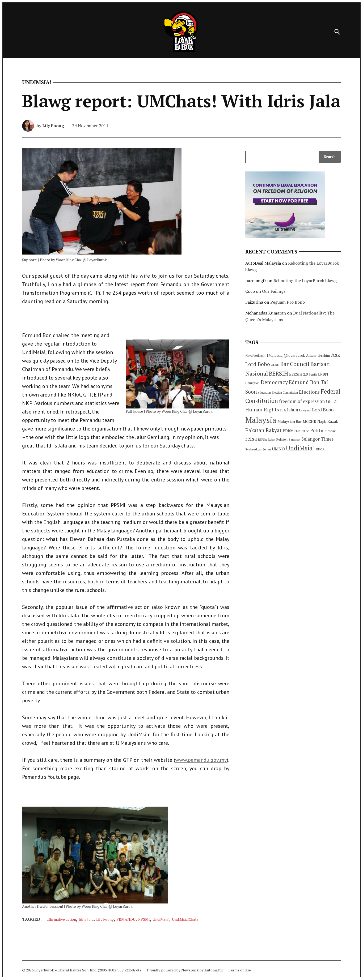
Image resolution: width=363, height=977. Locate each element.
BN (325, 374)
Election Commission (285, 392)
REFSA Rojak (266, 439)
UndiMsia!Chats (185, 919)
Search (330, 156)
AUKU (275, 365)
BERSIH (278, 373)
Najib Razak (327, 421)
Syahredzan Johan (258, 449)
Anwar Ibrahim (318, 355)
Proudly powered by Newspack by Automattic (185, 969)
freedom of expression (302, 401)
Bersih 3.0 (315, 374)
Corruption (252, 383)
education (264, 392)
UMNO (278, 449)
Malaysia (260, 420)
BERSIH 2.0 (298, 374)
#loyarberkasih (255, 356)
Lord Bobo (323, 409)
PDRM (288, 430)
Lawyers (305, 410)
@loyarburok (294, 355)
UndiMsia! (36, 82)
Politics (318, 430)
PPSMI (144, 919)
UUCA (320, 449)
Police (305, 431)
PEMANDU (126, 919)
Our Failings (273, 291)
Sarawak (294, 439)
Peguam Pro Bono (287, 302)
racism (332, 431)
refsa (251, 438)
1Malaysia (274, 355)
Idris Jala (86, 919)
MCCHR (309, 421)
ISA (283, 410)
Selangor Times (317, 439)
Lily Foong (53, 125)
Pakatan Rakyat (263, 430)
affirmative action (61, 919)
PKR (297, 431)
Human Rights (262, 409)
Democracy (274, 382)
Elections (309, 392)
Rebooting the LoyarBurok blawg (305, 280)
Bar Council (294, 364)
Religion (282, 439)
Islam (292, 410)
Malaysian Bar (289, 421)
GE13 (331, 401)
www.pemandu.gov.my (201, 759)
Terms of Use (240, 969)
